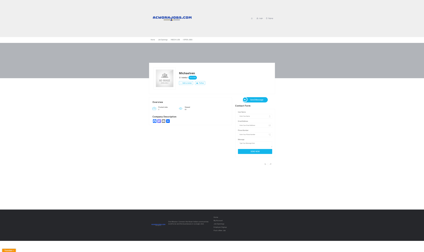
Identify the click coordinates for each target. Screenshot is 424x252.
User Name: (242, 112)
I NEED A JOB (175, 40)
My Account (218, 220)
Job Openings (163, 40)
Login (261, 18)
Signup (270, 18)
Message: (241, 139)
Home (153, 40)
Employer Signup (220, 227)
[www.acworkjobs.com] (172, 18)
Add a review (187, 83)
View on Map (192, 77)
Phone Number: (243, 130)
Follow (201, 83)
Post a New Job (220, 230)
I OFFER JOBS (187, 40)
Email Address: (243, 121)
